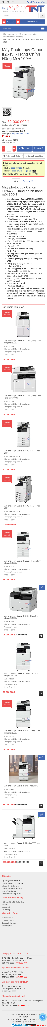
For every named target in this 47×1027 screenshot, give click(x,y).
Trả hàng (5, 904)
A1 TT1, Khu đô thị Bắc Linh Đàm (17, 958)
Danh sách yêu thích (9, 923)
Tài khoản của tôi (8, 918)
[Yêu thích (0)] (3, 2)
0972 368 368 (37, 1)
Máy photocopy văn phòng (13, 37)
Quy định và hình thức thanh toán (13, 883)
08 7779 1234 (23, 1006)
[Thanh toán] (12, 2)
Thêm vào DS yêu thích (14, 156)
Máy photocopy (9, 34)
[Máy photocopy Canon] (6, 137)
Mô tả (16, 181)
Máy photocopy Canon (20, 134)
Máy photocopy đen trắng (28, 34)
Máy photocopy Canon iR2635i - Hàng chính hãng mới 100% (22, 732)
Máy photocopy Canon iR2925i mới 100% (21, 786)
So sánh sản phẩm (35, 156)
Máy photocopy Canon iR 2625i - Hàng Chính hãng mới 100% (22, 562)
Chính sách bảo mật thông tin (12, 888)
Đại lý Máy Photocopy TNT (11, 881)
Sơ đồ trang (6, 910)
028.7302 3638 (10, 991)
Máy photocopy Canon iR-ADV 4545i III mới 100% (22, 452)
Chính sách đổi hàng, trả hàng (12, 894)
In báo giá (38, 148)
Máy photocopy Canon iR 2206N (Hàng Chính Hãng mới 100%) (22, 397)
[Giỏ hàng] (8, 2)
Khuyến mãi (6, 907)
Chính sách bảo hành (9, 891)
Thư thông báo (7, 926)
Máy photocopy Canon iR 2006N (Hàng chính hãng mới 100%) (22, 342)
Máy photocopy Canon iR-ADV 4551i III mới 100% (22, 507)
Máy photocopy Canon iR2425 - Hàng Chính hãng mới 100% (22, 617)
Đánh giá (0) (28, 181)
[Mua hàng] (41, 636)
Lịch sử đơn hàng (8, 920)
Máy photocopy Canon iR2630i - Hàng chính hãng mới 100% (22, 674)
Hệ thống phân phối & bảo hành (13, 902)
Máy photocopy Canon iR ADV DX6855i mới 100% (22, 844)
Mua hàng (25, 148)
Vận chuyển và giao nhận (10, 886)
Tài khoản (11, 22)
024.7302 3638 (8, 963)
